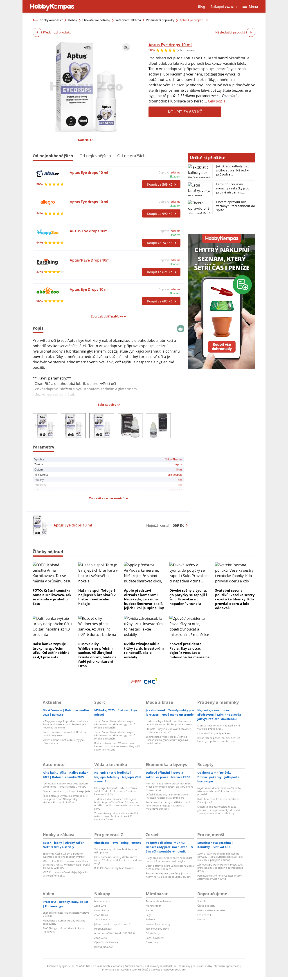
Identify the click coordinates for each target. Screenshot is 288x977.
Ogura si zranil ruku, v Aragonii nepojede (66, 791)
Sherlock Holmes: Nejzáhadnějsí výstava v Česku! (66, 914)
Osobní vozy (101, 910)
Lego (148, 915)
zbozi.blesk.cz (102, 919)
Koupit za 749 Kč (159, 243)
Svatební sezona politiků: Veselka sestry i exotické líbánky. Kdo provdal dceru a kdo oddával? (235, 599)
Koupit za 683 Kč (185, 111)
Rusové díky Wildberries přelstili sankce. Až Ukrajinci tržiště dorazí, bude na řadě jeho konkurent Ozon (97, 655)
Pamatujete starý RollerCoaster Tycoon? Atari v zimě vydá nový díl (220, 877)
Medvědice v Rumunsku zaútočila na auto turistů (64, 922)
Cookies (155, 969)
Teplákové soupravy (157, 928)
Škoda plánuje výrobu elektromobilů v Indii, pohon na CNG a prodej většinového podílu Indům (65, 799)
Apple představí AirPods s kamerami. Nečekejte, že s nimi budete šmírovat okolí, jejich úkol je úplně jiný (144, 599)
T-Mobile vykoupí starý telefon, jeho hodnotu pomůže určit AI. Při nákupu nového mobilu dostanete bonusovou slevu (116, 803)
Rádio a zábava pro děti (211, 910)
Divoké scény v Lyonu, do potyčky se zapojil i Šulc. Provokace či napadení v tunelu (188, 597)
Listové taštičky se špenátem (213, 733)
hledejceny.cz (102, 901)
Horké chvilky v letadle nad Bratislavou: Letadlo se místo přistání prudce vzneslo (169, 722)
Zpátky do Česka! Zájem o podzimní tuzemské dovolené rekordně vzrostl (64, 855)
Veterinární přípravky (160, 20)
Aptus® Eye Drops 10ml (90, 260)
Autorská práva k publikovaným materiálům (150, 966)
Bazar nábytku (154, 942)
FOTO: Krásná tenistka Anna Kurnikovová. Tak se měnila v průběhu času (52, 597)
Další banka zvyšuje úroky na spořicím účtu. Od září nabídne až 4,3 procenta (51, 650)
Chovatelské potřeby (96, 20)
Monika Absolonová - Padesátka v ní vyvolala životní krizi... (218, 727)
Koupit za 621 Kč (159, 272)
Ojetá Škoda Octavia (106, 942)
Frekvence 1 (204, 915)
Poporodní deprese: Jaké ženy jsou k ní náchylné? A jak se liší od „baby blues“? (168, 875)
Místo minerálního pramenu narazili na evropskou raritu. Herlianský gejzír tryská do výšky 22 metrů (66, 864)
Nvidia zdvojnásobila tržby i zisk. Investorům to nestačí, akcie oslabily (144, 650)
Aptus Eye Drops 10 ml (89, 289)
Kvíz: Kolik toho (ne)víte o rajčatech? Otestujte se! (218, 800)
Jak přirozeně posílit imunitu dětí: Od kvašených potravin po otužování (218, 739)
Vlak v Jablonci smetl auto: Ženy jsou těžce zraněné (64, 741)
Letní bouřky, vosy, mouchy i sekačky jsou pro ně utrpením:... (233, 188)
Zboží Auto (100, 937)
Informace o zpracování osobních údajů (125, 969)
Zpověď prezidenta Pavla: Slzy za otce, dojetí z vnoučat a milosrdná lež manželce (189, 650)
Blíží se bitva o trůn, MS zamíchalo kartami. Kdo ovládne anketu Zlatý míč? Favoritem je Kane (117, 746)
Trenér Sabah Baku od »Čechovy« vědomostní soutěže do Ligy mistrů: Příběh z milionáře (115, 724)
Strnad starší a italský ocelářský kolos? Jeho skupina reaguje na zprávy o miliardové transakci (168, 805)
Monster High (154, 905)
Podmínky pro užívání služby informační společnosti (208, 966)
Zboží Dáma (101, 915)
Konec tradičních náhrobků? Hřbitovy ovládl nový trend (64, 733)
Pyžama (150, 919)
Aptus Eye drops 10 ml (170, 44)
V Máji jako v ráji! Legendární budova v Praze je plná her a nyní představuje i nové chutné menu (65, 724)
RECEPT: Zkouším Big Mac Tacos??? (114, 868)
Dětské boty (153, 933)
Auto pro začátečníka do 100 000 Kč (114, 933)
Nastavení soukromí (174, 969)
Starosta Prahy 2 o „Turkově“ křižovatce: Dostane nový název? (168, 730)
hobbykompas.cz (51, 20)
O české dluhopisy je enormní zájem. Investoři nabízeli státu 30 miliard (167, 796)
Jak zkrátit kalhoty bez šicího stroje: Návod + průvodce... (232, 170)
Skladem (175, 176)
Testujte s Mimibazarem (159, 901)
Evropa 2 (202, 919)
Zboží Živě (100, 905)
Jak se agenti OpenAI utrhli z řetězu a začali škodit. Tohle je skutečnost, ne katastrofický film (115, 791)
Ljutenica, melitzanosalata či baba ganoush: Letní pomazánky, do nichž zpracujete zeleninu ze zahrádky (218, 810)
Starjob (201, 901)
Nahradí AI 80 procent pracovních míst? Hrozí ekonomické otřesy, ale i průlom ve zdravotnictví (169, 787)
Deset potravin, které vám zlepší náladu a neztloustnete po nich (170, 867)
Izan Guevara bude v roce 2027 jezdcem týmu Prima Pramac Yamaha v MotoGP (65, 785)
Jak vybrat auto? (103, 946)
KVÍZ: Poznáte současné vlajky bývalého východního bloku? (66, 873)
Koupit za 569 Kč (159, 184)
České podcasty (206, 905)
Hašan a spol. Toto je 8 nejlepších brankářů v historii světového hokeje (97, 597)
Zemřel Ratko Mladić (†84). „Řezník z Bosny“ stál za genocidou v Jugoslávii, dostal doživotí (167, 740)
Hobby (72, 20)
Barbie (149, 910)
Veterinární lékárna (128, 20)
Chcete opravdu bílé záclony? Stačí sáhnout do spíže (235, 206)
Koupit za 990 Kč (159, 213)
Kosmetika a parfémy (158, 924)
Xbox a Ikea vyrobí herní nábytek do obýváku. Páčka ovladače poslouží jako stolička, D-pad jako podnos (220, 857)
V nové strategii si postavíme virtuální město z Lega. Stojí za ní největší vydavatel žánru (116, 816)
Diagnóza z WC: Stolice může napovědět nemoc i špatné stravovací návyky (169, 859)
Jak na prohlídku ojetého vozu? (112, 924)
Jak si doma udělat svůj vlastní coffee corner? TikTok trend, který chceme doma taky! (118, 860)
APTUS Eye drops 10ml (89, 231)
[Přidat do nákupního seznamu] (126, 47)
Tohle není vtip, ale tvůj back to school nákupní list (116, 850)
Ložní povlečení (155, 937)
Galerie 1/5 (86, 140)
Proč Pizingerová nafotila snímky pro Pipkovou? (64, 929)
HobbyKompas (103, 928)
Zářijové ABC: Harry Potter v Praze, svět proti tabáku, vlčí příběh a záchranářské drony (220, 868)
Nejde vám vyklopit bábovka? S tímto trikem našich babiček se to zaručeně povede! (219, 791)
